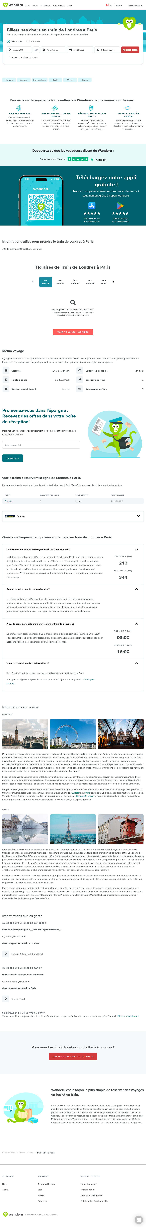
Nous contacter (88, 1184)
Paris (87, 792)
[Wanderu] (13, 5)
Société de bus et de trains (53, 5)
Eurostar (9, 501)
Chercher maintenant (128, 1016)
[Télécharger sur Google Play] (120, 205)
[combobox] (19, 50)
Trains (35, 5)
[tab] (16, 43)
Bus (27, 5)
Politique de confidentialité (94, 1201)
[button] (109, 5)
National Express (84, 796)
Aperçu (23, 80)
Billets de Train (8, 1152)
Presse (41, 1195)
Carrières (42, 1201)
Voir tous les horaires (73, 332)
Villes (70, 80)
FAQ (55, 80)
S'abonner (12, 458)
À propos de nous (47, 1184)
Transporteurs (39, 80)
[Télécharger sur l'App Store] (92, 205)
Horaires (9, 80)
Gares (85, 80)
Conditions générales (91, 1195)
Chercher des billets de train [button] (73, 1057)
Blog (70, 5)
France (22, 1152)
